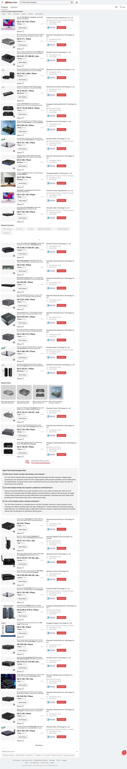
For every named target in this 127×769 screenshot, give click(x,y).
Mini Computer (16, 14)
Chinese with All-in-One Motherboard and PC (30, 173)
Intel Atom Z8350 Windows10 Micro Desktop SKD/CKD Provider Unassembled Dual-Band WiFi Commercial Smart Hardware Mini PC (30, 365)
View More (39, 745)
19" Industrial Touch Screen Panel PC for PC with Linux (29, 623)
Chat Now (52, 27)
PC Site (58, 760)
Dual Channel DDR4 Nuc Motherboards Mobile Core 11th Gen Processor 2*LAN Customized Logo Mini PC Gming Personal (29, 330)
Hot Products (16, 760)
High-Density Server (70, 229)
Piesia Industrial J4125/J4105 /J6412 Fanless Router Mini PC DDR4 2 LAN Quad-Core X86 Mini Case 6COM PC (30, 692)
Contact (52, 763)
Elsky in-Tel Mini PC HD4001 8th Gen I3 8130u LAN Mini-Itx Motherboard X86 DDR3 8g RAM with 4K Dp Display (29, 347)
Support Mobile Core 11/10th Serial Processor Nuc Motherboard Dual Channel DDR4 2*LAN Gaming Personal (30, 313)
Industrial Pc (30, 14)
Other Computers (7, 233)
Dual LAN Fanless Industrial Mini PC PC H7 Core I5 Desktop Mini (30, 571)
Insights (64, 760)
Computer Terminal (69, 755)
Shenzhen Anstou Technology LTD (57, 571)
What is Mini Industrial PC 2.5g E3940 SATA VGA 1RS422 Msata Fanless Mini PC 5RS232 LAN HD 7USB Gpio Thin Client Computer (8, 402)
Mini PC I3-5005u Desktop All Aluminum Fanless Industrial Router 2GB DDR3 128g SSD (30, 537)
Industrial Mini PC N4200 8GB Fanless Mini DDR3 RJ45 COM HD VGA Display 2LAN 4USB (29, 156)
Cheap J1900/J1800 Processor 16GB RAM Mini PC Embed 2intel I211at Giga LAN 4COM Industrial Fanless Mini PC (30, 709)
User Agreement (34, 763)
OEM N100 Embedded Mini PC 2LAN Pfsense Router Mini (29, 443)
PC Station (38, 755)
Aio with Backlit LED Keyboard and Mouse (28, 190)
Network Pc (30, 755)
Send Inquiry (23, 28)
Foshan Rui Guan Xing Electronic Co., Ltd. (59, 18)
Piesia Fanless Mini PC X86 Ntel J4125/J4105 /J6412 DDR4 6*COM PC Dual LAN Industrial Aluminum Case (30, 640)
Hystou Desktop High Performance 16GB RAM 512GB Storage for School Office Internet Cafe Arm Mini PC (30, 658)
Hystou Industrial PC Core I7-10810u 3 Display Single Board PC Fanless (30, 121)
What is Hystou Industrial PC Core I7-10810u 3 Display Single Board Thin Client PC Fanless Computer (56, 402)
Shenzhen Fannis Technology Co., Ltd (58, 52)
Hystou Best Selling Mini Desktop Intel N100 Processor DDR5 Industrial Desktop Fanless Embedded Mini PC (30, 408)
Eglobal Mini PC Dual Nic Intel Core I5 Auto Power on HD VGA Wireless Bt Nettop (30, 675)
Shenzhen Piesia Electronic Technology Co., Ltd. (60, 36)
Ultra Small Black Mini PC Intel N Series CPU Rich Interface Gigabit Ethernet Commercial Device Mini (30, 69)
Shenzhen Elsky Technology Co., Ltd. (58, 139)
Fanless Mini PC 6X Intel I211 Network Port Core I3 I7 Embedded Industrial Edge (29, 104)
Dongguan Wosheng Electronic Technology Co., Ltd (61, 105)
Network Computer (39, 14)
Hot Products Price (27, 760)
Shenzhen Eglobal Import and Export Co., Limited (59, 537)
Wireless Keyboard (20, 229)
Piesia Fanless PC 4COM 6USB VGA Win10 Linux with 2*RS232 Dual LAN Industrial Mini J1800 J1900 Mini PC (30, 519)
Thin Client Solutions (8, 755)
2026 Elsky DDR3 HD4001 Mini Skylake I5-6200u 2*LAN (29, 208)
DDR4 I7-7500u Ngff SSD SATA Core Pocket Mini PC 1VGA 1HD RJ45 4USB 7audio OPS (30, 278)
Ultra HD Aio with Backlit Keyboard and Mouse (30, 17)
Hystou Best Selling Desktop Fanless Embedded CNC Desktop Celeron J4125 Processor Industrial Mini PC (30, 554)
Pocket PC (24, 14)
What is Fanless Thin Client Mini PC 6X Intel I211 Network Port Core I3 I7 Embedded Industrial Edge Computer (40, 402)
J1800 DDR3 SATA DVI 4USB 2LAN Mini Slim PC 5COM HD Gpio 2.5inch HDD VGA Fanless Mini (30, 261)
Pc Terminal (46, 755)
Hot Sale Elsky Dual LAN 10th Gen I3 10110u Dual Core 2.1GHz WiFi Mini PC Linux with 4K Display (30, 727)
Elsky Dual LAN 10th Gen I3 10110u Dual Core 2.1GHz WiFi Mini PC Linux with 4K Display (30, 588)
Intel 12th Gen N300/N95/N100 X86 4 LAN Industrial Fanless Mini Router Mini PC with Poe (30, 425)
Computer (4, 14)
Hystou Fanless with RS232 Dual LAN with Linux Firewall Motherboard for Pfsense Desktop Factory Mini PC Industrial (30, 52)
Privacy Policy (44, 763)
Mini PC (9, 14)
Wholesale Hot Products (41, 760)
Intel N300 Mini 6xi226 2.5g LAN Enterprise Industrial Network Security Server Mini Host (30, 606)
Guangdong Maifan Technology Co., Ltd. (59, 173)
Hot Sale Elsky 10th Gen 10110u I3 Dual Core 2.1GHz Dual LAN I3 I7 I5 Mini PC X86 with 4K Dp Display (30, 139)
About (26, 763)
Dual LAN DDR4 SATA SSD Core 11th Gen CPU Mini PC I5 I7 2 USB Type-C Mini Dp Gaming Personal (29, 295)
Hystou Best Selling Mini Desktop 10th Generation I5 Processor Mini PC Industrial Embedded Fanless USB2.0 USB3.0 (30, 244)
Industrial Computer (54, 229)
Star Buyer (52, 760)
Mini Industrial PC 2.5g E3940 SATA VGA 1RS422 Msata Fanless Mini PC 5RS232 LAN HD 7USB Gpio (30, 35)
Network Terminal (57, 755)
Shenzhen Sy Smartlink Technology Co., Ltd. (60, 69)
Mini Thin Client (20, 755)
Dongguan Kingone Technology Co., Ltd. (59, 623)
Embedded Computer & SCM (38, 229)
